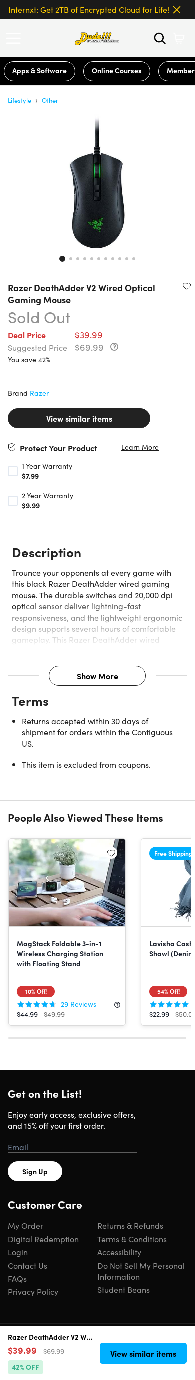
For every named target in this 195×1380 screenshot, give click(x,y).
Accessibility (120, 1251)
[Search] (160, 38)
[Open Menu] (16, 38)
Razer (39, 393)
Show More (97, 675)
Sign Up (35, 1171)
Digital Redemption (43, 1238)
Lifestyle (20, 100)
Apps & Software (39, 70)
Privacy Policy (33, 1291)
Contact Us (28, 1265)
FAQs (17, 1278)
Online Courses (117, 70)
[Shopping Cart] (179, 38)
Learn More (140, 447)
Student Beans (124, 1289)
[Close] (177, 10)
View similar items (79, 418)
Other (50, 100)
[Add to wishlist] (187, 286)
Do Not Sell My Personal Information (141, 1271)
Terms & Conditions (132, 1238)
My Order (26, 1225)
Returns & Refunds (131, 1225)
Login (18, 1251)
